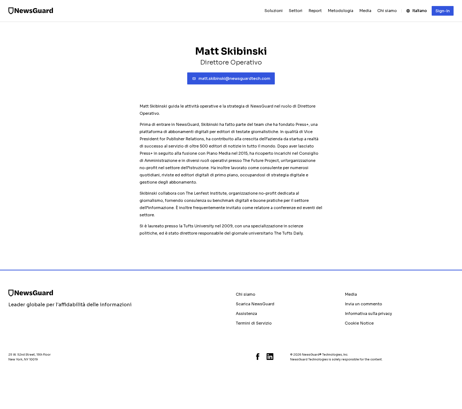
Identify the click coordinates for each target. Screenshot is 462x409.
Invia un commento (363, 304)
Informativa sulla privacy (368, 313)
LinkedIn (270, 356)
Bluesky (237, 356)
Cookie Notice (359, 323)
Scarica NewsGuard (255, 304)
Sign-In (443, 10)
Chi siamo (245, 294)
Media (351, 294)
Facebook (257, 356)
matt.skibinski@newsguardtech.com (234, 78)
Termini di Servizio (254, 323)
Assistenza (246, 313)
